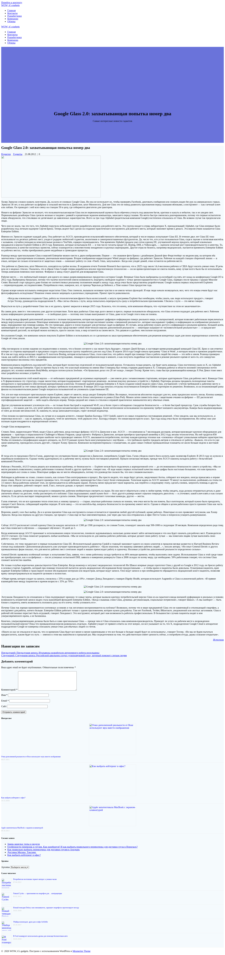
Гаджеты (17, 154)
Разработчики (14, 16)
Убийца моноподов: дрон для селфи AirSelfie (30, 922)
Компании (12, 18)
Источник (218, 639)
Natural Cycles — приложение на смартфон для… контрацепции (37, 893)
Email (5, 700)
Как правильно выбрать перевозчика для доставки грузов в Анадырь (43, 849)
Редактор (6, 154)
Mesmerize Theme (81, 951)
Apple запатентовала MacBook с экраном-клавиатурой (22, 828)
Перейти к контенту (11, 2)
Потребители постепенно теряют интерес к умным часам (35, 879)
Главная (11, 10)
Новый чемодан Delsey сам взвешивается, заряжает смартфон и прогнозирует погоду (46, 908)
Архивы (5, 867)
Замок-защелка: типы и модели (23, 844)
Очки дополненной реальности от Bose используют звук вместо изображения (31, 757)
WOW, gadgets (10, 5)
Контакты (12, 13)
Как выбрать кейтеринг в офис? (13, 798)
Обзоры (11, 21)
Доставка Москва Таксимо (21, 852)
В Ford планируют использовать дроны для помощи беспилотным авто (40, 936)
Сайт (3, 706)
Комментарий (9, 689)
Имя (4, 695)
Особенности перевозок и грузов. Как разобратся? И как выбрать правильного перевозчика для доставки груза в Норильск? (72, 847)
